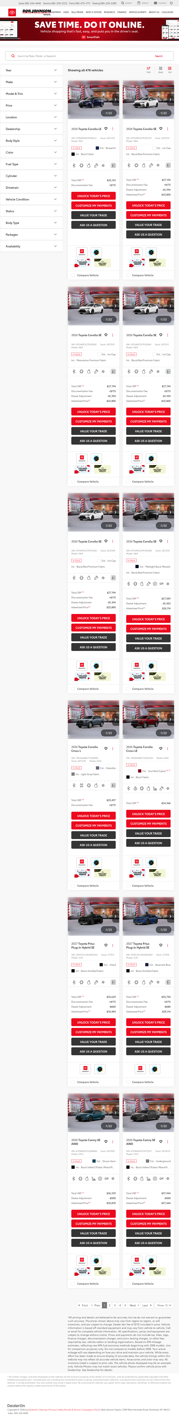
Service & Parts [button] (137, 12)
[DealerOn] (16, 1405)
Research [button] (109, 12)
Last (146, 1305)
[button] (115, 100)
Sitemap (43, 1409)
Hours (97, 1409)
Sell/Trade (77, 12)
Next (134, 1305)
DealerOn (33, 1409)
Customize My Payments (94, 205)
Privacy (52, 1409)
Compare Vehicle (88, 275)
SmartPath (55, 12)
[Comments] (113, 165)
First (84, 1305)
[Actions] (113, 129)
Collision (167, 12)
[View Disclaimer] (103, 165)
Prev (96, 1305)
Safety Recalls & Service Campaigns (75, 1409)
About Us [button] (154, 12)
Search (159, 55)
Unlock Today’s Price (93, 196)
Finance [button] (122, 12)
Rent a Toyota (94, 12)
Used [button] (66, 12)
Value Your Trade (93, 215)
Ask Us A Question (93, 225)
